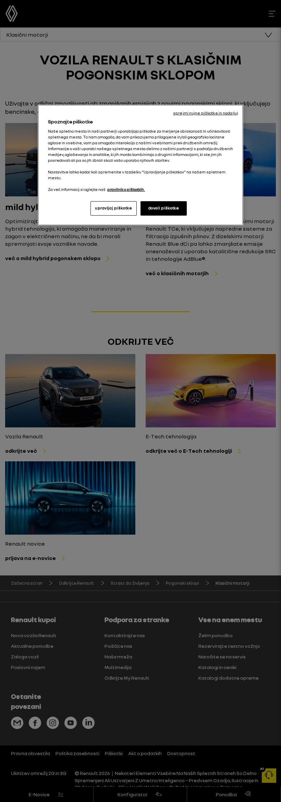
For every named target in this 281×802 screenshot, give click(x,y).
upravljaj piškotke (113, 208)
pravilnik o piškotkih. (126, 189)
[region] (140, 165)
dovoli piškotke (163, 208)
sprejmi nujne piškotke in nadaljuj (205, 113)
